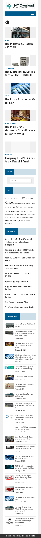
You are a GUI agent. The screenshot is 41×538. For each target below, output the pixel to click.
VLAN (7, 221)
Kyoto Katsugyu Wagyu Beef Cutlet (16, 281)
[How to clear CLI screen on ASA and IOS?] (20, 92)
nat (13, 211)
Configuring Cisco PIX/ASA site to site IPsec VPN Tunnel (20, 159)
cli (18, 203)
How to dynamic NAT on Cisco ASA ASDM (19, 45)
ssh (10, 217)
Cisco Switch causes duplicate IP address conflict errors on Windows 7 (25, 405)
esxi (26, 203)
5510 (8, 198)
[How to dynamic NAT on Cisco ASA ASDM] (20, 37)
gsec (13, 207)
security (30, 214)
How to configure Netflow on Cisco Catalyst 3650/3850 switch (25, 447)
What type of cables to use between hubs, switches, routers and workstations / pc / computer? (25, 357)
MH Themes (32, 536)
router (16, 214)
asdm (27, 198)
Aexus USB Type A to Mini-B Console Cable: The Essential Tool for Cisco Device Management (19, 242)
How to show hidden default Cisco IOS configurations (24, 385)
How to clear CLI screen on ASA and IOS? (20, 101)
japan (29, 207)
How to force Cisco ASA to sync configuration (24, 395)
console (22, 203)
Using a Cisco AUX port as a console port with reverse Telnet (25, 428)
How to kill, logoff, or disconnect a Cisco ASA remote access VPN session (20, 130)
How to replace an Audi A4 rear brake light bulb (24, 488)
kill (32, 207)
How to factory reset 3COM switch (25, 324)
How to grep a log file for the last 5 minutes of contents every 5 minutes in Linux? (25, 520)
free (6, 207)
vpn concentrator (25, 220)
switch (14, 217)
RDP (26, 211)
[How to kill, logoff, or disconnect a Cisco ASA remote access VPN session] (20, 120)
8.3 (6, 198)
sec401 (25, 214)
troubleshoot (25, 217)
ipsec (25, 207)
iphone (22, 207)
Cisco (7, 40)
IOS (17, 206)
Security (13, 123)
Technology (10, 68)
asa (23, 197)
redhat (30, 211)
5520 (12, 198)
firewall (31, 203)
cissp (15, 203)
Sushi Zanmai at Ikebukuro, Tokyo (16, 302)
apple (19, 198)
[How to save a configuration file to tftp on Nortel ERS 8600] (20, 64)
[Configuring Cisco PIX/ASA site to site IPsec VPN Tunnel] (20, 151)
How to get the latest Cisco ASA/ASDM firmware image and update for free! (24, 509)
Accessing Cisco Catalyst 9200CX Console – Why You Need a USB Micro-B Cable (20, 251)
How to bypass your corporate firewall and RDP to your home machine (23, 478)
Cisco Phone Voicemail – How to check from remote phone (24, 438)
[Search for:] (20, 181)
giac (9, 207)
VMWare (13, 220)
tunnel (31, 217)
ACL (15, 198)
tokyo (19, 217)
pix (23, 211)
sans (21, 214)
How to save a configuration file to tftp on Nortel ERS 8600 (20, 73)
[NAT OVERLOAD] (20, 5)
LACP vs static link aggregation (24, 376)
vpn (19, 220)
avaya (31, 198)
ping (21, 211)
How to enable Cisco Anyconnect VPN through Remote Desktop (24, 368)
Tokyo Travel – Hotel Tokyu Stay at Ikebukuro (20, 307)
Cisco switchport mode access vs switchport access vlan (24, 457)
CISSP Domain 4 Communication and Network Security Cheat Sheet (25, 467)
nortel (17, 211)
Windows (8, 223)
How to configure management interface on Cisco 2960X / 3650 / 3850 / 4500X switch (25, 333)
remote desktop (9, 214)
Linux (8, 211)
